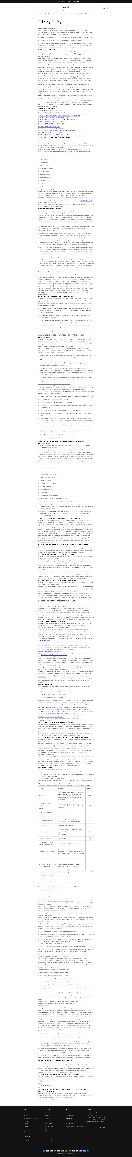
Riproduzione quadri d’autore (31, 1118)
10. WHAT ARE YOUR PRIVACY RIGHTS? (49, 126)
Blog (25, 1129)
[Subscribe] (49, 1140)
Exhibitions (26, 1126)
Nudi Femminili (49, 1126)
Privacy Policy (69, 1118)
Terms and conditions (71, 1121)
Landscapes (48, 1118)
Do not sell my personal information (75, 1126)
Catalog (26, 1121)
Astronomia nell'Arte (50, 1121)
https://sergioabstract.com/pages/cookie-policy (72, 228)
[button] (25, 8)
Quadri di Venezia (49, 1129)
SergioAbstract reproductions (52, 1113)
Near (67, 1113)
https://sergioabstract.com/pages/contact (68, 100)
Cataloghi (26, 1123)
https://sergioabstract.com (57, 37)
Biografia (26, 1115)
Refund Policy (69, 1123)
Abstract (47, 1115)
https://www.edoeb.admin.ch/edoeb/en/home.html (54, 654)
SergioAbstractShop (63, 1153)
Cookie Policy (69, 1115)
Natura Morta (48, 1123)
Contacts (26, 1131)
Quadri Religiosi (49, 1131)
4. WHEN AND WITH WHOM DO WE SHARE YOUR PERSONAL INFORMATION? (59, 115)
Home (25, 1113)
